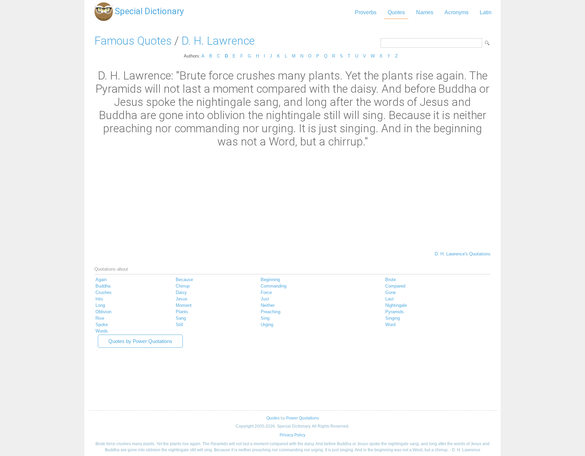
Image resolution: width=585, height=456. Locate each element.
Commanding (273, 286)
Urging (267, 324)
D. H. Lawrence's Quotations (463, 253)
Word (390, 324)
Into (99, 298)
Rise (99, 318)
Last (389, 298)
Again (101, 279)
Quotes (396, 12)
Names (424, 12)
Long (100, 305)
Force (266, 292)
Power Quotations (302, 418)
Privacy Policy (292, 435)
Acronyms (457, 12)
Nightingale (396, 305)
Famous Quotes (133, 40)
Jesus (182, 298)
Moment (184, 305)
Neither (268, 305)
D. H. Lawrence (218, 40)
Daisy (181, 292)
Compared (395, 286)
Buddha (102, 286)
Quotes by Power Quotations (140, 341)
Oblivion (103, 311)
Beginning (270, 279)
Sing (265, 318)
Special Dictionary (149, 11)
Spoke (101, 324)
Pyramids (394, 311)
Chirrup (183, 286)
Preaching (270, 311)
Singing (392, 318)
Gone (390, 292)
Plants (182, 311)
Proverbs (365, 12)
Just (265, 298)
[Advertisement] (292, 199)
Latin (486, 12)
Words (101, 331)
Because (184, 279)
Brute (390, 279)
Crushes (103, 292)
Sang (181, 318)
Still (179, 324)
